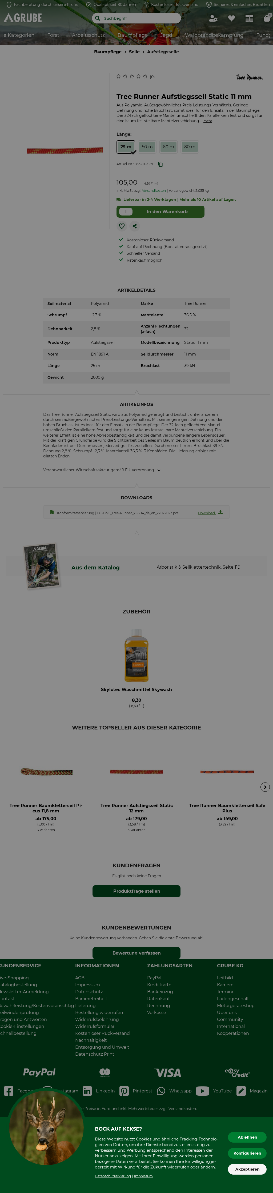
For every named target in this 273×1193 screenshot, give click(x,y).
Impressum (143, 1176)
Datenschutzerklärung (113, 1176)
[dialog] (136, 596)
